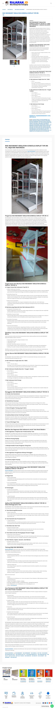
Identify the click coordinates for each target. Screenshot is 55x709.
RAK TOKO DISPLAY (35, 126)
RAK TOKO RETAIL (44, 130)
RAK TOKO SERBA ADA (37, 131)
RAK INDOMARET (37, 124)
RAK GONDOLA (10, 9)
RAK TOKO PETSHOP (37, 130)
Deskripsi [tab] (7, 139)
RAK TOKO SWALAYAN (45, 131)
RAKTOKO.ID (32, 117)
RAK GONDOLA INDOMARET (19, 9)
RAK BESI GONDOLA (36, 119)
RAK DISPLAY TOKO (37, 122)
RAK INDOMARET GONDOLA (45, 124)
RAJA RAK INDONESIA (9, 653)
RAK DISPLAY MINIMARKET (33, 121)
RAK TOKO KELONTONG (38, 127)
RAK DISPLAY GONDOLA (37, 120)
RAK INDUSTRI (34, 655)
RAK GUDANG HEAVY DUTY (10, 654)
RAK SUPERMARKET (26, 653)
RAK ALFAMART (41, 655)
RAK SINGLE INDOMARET (38, 125)
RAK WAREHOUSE (28, 655)
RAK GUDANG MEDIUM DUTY (31, 654)
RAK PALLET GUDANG (20, 655)
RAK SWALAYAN (46, 125)
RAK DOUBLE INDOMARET (45, 122)
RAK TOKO (39, 653)
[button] (26, 17)
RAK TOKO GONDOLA (42, 126)
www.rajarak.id (14, 585)
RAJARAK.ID (32, 115)
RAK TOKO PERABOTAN (41, 129)
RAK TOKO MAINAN (46, 127)
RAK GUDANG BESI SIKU (42, 654)
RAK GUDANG (44, 653)
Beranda (4, 9)
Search (51, 3)
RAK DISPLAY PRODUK (42, 121)
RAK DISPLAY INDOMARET (45, 120)
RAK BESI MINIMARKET (44, 119)
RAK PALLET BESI (12, 655)
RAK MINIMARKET (19, 653)
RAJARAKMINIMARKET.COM (43, 115)
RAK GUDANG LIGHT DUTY (21, 654)
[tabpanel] (12, 62)
